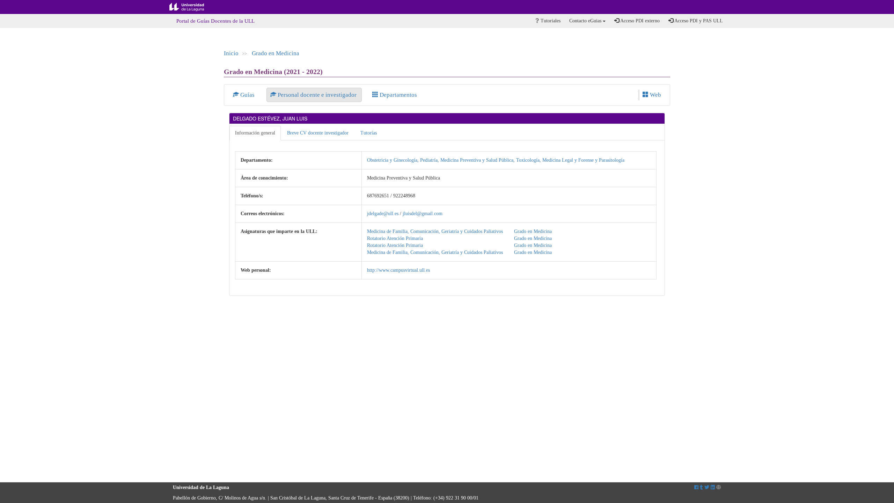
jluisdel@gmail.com (422, 213)
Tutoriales (549, 20)
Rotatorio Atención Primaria (395, 238)
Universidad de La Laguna (192, 7)
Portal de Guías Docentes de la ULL (215, 21)
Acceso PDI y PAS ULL (698, 20)
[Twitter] (706, 487)
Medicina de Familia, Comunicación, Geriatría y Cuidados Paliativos (435, 231)
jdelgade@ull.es (382, 213)
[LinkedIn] (713, 487)
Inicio (231, 53)
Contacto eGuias (586, 20)
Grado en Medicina (275, 53)
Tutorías (368, 133)
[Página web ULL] (718, 487)
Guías (247, 95)
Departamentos (397, 95)
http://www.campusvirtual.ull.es (398, 270)
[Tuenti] (701, 487)
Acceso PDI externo (639, 20)
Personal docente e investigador (317, 95)
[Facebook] (696, 487)
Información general (255, 133)
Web (654, 95)
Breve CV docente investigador (318, 133)
